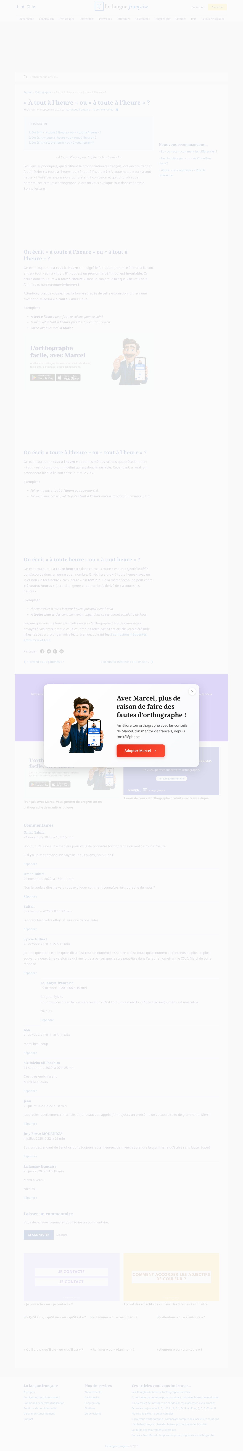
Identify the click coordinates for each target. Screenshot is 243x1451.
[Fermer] (192, 691)
